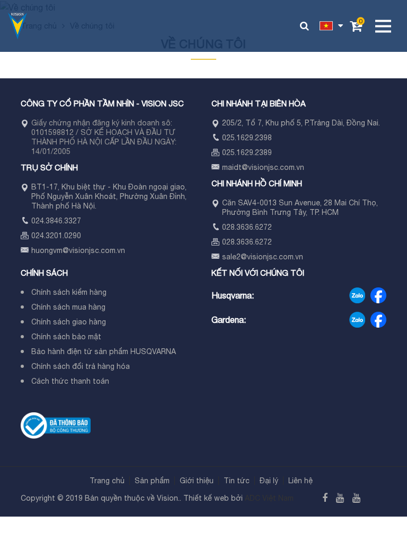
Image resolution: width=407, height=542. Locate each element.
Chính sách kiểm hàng (69, 292)
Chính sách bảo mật (66, 336)
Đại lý (269, 480)
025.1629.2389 (247, 152)
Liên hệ (300, 480)
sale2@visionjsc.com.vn (262, 256)
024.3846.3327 (56, 220)
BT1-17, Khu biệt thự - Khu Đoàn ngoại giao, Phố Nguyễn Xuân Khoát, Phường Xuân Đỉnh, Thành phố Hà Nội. (109, 196)
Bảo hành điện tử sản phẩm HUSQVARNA (103, 351)
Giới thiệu (197, 480)
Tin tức (237, 480)
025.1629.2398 (247, 137)
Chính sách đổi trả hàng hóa (80, 366)
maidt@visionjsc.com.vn (263, 167)
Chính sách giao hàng (68, 322)
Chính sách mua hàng (68, 307)
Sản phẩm (152, 480)
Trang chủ (107, 480)
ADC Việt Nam (269, 498)
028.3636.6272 (247, 227)
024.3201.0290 (56, 235)
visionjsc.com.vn (97, 250)
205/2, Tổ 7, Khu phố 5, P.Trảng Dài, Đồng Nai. (301, 123)
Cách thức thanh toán (70, 381)
